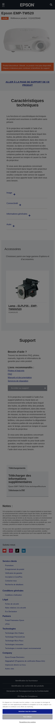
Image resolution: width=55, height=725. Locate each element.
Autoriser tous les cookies (28, 711)
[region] (27, 712)
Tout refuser (27, 716)
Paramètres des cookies (27, 722)
